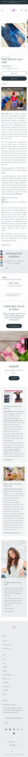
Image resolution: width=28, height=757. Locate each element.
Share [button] (4, 84)
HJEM (4, 659)
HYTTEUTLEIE (6, 686)
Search (5, 641)
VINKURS (5, 667)
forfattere (17, 593)
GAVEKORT (6, 682)
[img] (5, 245)
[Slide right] (17, 54)
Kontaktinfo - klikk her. (9, 704)
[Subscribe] (23, 268)
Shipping (8, 68)
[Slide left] (10, 54)
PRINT (4, 694)
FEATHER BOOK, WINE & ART (12, 754)
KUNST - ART (6, 679)
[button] (2, 10)
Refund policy (6, 648)
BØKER (5, 671)
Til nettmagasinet (14, 326)
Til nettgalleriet (8, 460)
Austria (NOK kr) (13, 745)
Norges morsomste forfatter (11, 420)
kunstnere (7, 595)
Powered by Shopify (20, 754)
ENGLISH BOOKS (7, 675)
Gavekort (14, 378)
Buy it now (14, 78)
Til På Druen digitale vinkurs (11, 533)
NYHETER (5, 690)
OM (4, 663)
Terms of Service (7, 644)
